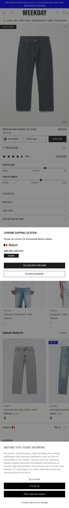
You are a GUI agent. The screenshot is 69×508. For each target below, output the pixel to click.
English (11, 256)
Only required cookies (34, 494)
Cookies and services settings (35, 502)
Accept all (34, 486)
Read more (34, 479)
